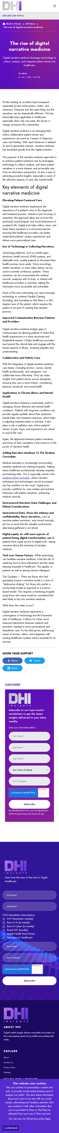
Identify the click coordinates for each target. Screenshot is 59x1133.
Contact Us (8, 1062)
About (6, 1057)
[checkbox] (29, 928)
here (48, 1118)
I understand (10, 1128)
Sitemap (7, 1072)
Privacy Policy (9, 1067)
